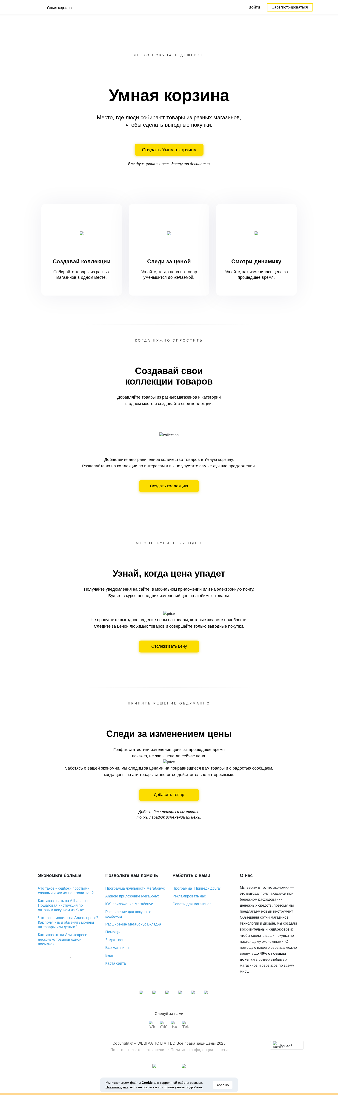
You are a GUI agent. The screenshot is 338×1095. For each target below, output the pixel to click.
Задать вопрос (117, 940)
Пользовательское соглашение (138, 1050)
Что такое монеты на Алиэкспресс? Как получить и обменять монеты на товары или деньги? (68, 922)
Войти (254, 7)
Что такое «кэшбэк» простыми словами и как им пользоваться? (66, 890)
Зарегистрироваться (290, 7)
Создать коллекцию (169, 486)
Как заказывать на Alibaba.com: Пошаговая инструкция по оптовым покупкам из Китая (64, 905)
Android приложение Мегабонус (132, 896)
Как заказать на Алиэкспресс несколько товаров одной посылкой (62, 939)
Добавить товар (169, 794)
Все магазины (117, 948)
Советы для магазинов (192, 904)
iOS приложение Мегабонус (129, 904)
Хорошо (223, 1085)
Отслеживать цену (169, 646)
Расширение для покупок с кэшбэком (128, 914)
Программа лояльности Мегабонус (135, 888)
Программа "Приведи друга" (196, 888)
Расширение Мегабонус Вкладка (133, 924)
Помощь (112, 932)
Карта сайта (115, 963)
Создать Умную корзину (169, 149)
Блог (109, 955)
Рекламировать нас (189, 896)
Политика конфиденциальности (199, 1050)
